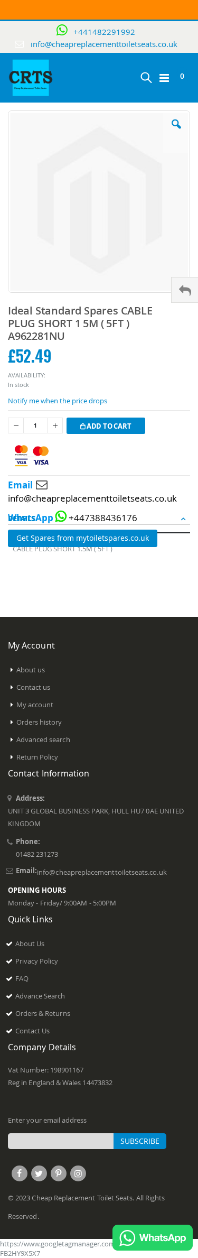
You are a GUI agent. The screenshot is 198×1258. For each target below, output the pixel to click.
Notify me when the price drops (57, 400)
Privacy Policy (37, 961)
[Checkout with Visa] (32, 456)
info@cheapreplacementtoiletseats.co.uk (104, 44)
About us (30, 669)
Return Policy (37, 757)
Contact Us (32, 1030)
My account (35, 704)
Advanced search (43, 739)
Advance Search (40, 996)
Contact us (33, 687)
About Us (30, 943)
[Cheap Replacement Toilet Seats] (31, 78)
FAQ (22, 978)
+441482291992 (104, 31)
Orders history (39, 722)
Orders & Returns (42, 1013)
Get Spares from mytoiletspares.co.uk (82, 538)
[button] (176, 132)
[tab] (99, 519)
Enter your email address (47, 1120)
